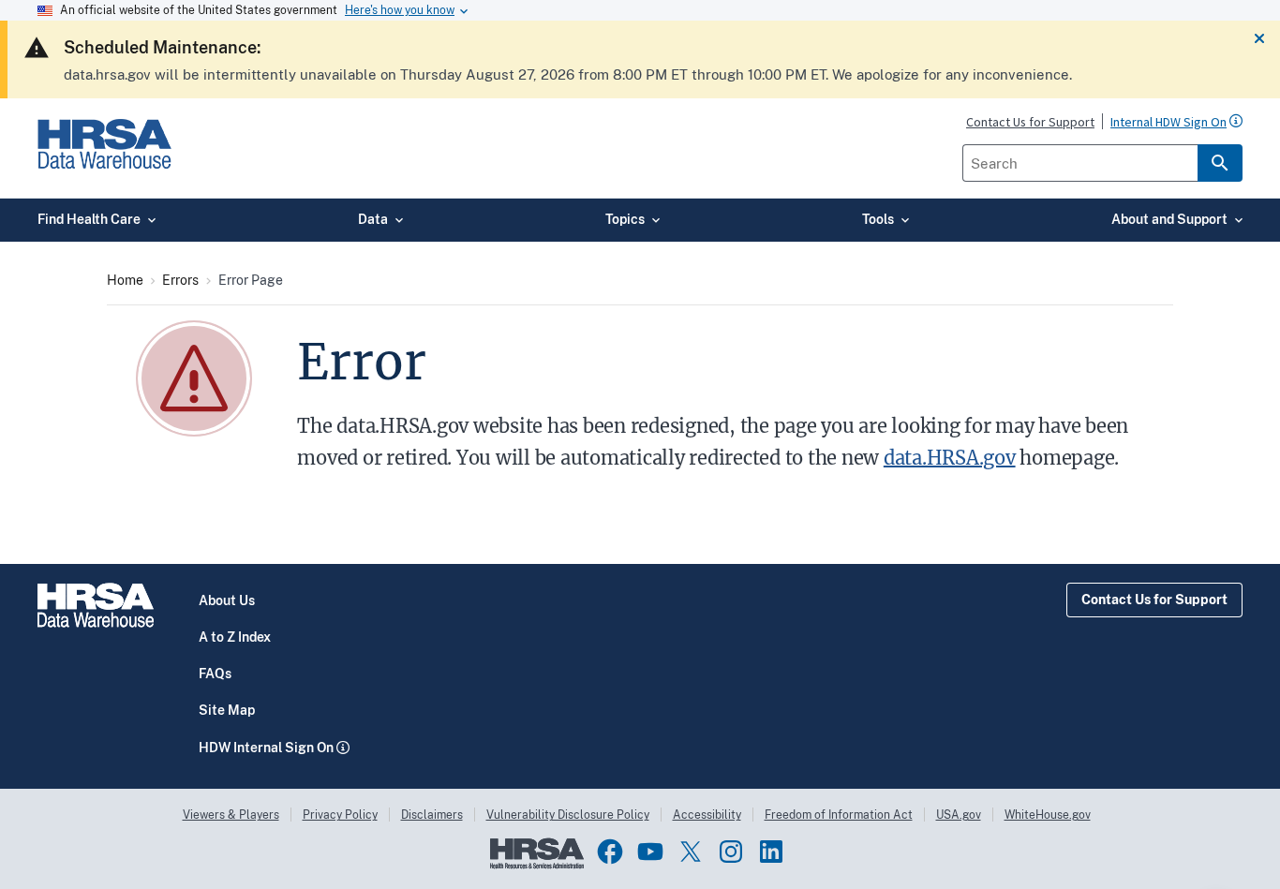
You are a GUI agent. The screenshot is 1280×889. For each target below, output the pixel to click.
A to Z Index (235, 637)
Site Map (227, 710)
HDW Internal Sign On (266, 747)
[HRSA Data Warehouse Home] (104, 159)
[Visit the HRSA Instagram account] (731, 851)
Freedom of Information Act (839, 815)
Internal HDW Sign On (1168, 122)
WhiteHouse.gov (1048, 815)
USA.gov (958, 815)
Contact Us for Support (1154, 599)
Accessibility (707, 815)
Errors (180, 280)
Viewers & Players (231, 815)
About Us (227, 600)
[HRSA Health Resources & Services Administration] (537, 864)
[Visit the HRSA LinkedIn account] (771, 851)
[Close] (1259, 39)
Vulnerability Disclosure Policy (567, 815)
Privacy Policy (340, 815)
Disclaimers (432, 815)
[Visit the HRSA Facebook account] (610, 851)
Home (125, 280)
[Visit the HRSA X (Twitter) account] (690, 851)
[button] (1236, 120)
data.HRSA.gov (950, 457)
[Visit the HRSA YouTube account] (650, 851)
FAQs (215, 673)
